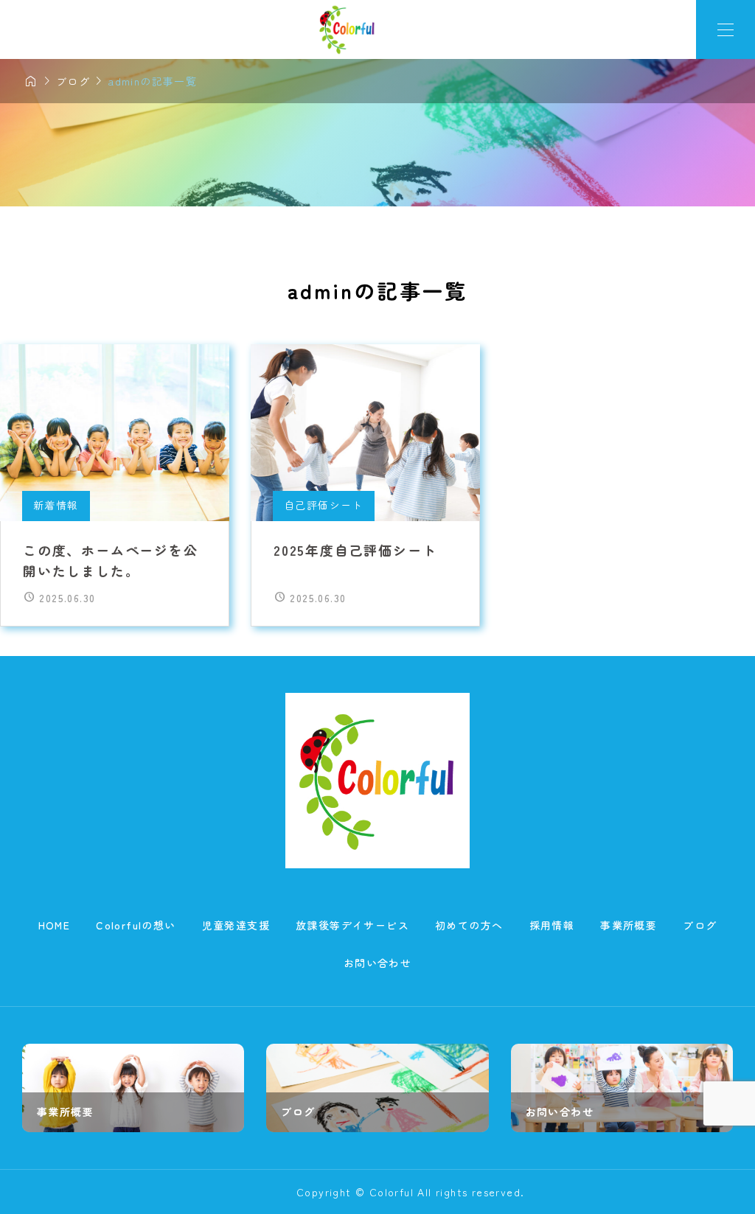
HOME (54, 925)
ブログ (700, 925)
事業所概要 (628, 925)
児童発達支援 (236, 925)
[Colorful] (348, 29)
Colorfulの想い (135, 925)
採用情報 (552, 925)
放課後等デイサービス (352, 925)
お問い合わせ (377, 962)
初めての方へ (469, 925)
